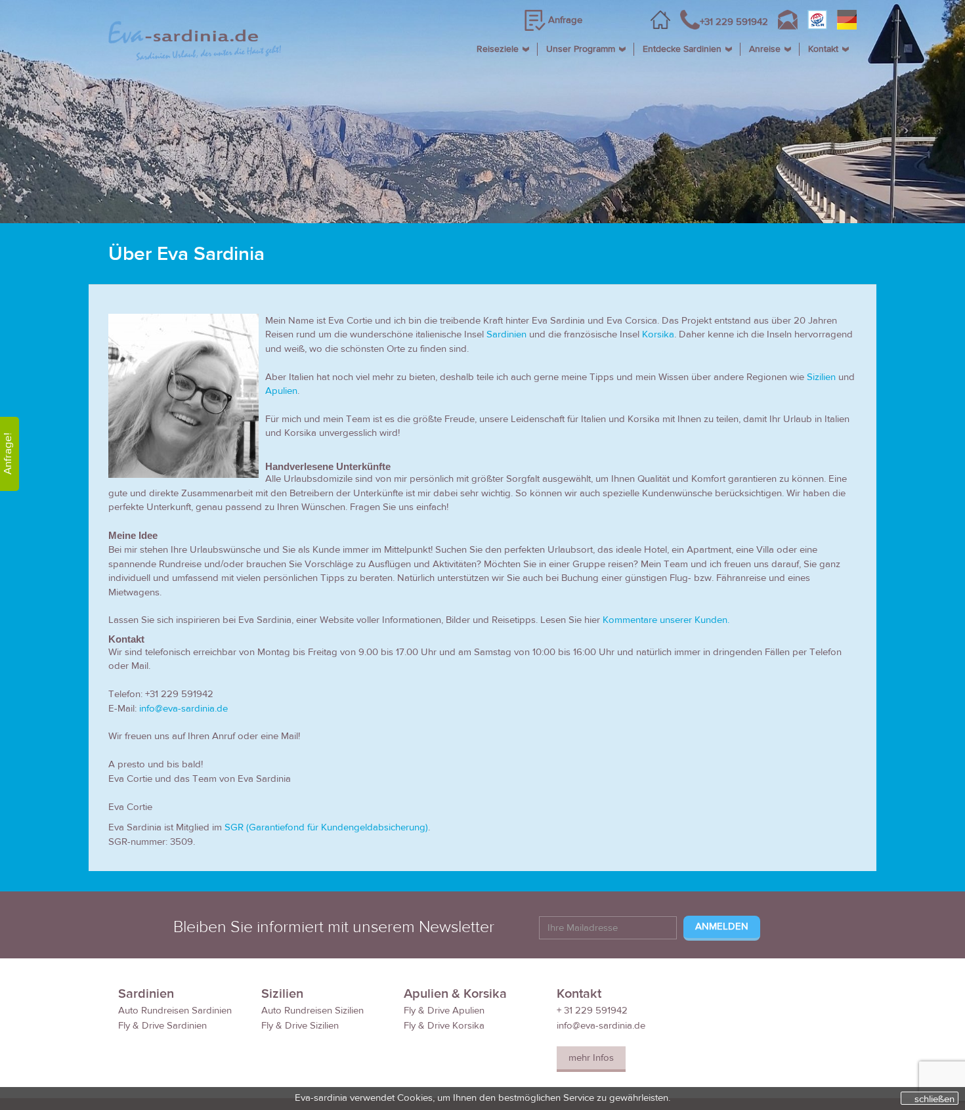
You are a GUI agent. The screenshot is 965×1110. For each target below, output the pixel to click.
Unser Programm (580, 49)
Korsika (658, 334)
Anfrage (565, 20)
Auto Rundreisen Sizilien (312, 1010)
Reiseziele (498, 49)
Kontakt (823, 49)
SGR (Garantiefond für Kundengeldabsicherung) (326, 827)
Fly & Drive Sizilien (300, 1025)
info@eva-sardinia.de (183, 708)
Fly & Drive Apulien (444, 1010)
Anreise (765, 49)
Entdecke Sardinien (682, 49)
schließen (934, 1099)
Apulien (281, 391)
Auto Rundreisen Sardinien (175, 1010)
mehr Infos (591, 1058)
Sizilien (821, 377)
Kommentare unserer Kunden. (666, 620)
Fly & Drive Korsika (444, 1025)
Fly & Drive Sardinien (162, 1025)
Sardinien (507, 334)
